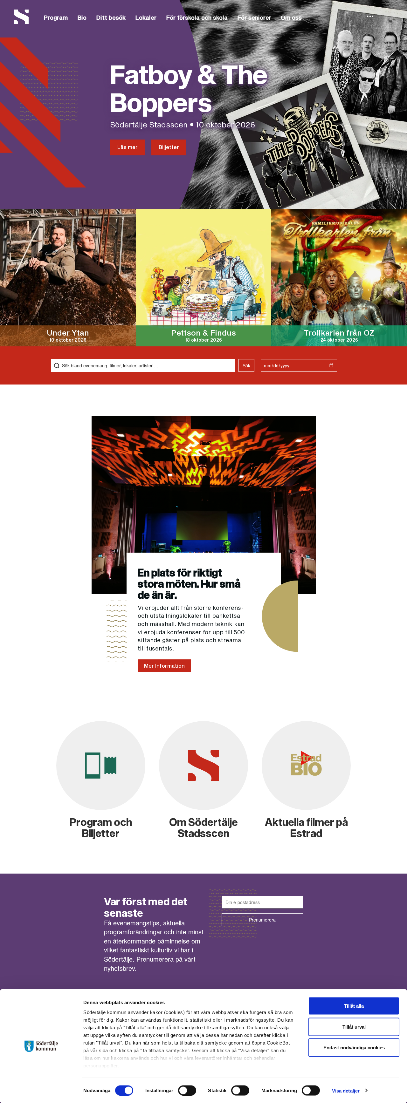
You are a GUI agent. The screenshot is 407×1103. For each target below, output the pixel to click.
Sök (246, 365)
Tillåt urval (354, 1026)
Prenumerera (262, 919)
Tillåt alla (354, 1006)
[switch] (187, 1090)
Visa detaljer (346, 1090)
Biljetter (169, 147)
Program (56, 17)
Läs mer (127, 147)
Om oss (291, 17)
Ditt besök (111, 17)
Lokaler (145, 17)
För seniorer (254, 17)
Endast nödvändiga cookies (354, 1047)
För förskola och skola (197, 17)
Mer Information (164, 666)
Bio (81, 17)
